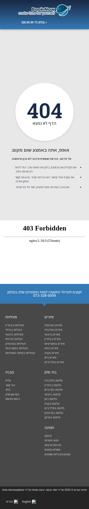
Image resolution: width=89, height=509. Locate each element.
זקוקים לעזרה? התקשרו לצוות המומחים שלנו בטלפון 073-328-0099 (44, 294)
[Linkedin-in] (17, 469)
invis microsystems (13, 489)
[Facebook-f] (71, 469)
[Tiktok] (31, 469)
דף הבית (21, 187)
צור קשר (20, 177)
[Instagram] (57, 469)
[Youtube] (44, 469)
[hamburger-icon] (12, 23)
